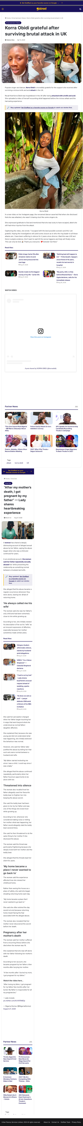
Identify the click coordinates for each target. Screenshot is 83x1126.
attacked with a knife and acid (63, 96)
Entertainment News (19, 18)
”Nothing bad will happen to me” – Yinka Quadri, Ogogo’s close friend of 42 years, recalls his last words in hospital (67, 259)
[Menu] (3, 9)
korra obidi (19, 463)
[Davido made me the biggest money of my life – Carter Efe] (11, 273)
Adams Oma (10, 40)
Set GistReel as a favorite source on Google (37, 107)
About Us (47, 1122)
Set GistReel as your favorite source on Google (39, 3)
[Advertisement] (41, 390)
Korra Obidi (30, 88)
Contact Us (55, 1122)
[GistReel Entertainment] (41, 9)
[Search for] (80, 9)
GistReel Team (65, 1122)
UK (28, 463)
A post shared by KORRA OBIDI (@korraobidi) (40, 368)
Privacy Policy (76, 1122)
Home (8, 18)
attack (33, 90)
